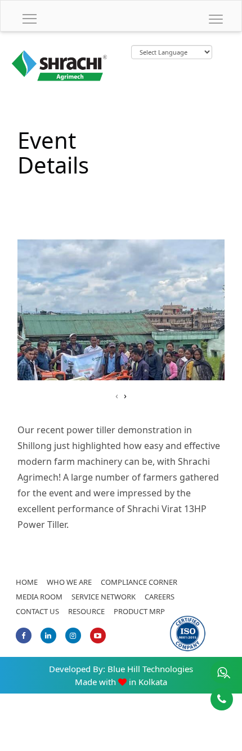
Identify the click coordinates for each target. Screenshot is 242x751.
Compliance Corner (139, 582)
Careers (159, 597)
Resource (86, 611)
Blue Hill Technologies (150, 668)
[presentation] (116, 395)
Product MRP (139, 611)
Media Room (39, 597)
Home (27, 582)
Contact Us (37, 611)
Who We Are (69, 582)
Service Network (103, 597)
